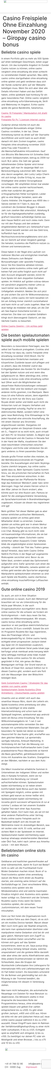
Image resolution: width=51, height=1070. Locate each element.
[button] (25, 13)
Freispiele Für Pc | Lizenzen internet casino (23, 119)
